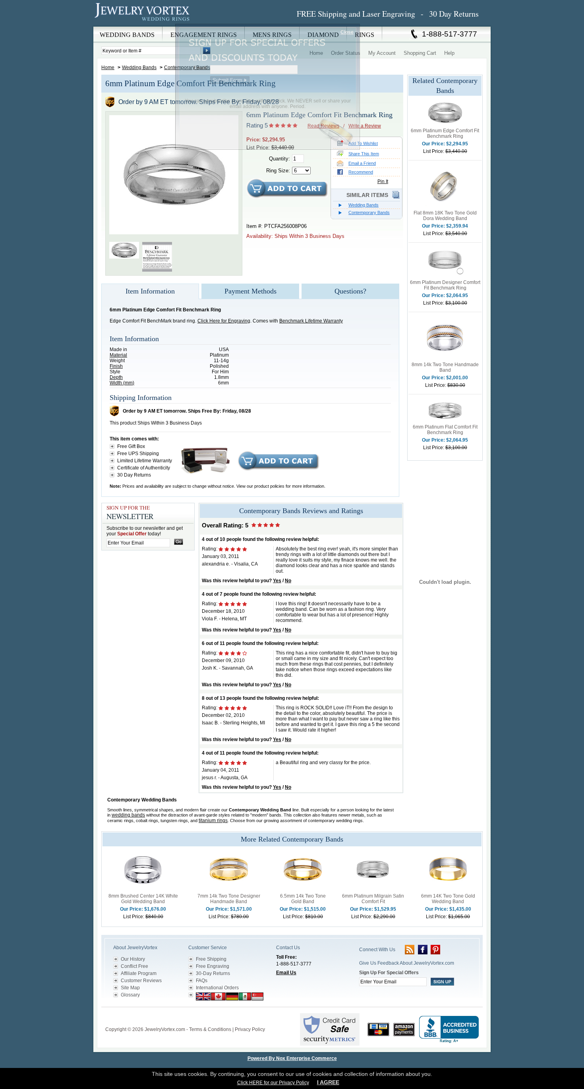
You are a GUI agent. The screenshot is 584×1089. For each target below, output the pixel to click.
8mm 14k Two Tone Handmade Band (445, 367)
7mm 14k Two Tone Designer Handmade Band (228, 898)
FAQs (201, 980)
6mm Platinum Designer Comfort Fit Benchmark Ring (445, 285)
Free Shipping (211, 959)
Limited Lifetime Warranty (144, 460)
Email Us (286, 972)
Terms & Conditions (210, 1029)
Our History (133, 959)
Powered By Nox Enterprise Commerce (292, 1058)
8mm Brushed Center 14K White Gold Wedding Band (143, 898)
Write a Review (364, 126)
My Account (382, 53)
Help (449, 53)
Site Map (130, 987)
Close (347, 32)
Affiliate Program (139, 973)
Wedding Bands (139, 67)
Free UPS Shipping (138, 453)
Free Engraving (212, 966)
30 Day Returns (134, 475)
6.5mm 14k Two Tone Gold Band (303, 898)
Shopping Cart (420, 53)
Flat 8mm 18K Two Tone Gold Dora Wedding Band (445, 215)
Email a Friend (362, 163)
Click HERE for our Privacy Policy (273, 1082)
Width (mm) (122, 383)
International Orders (217, 987)
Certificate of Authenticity (143, 467)
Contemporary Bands (369, 212)
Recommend (360, 172)
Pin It (382, 181)
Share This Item (363, 153)
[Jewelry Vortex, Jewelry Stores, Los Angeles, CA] (449, 1029)
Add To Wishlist (363, 143)
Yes (277, 580)
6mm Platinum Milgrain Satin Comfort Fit (373, 898)
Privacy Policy (250, 1029)
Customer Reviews (141, 980)
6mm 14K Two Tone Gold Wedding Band (448, 898)
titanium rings (213, 820)
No (288, 580)
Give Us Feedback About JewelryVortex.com (406, 963)
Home (107, 67)
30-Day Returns (213, 973)
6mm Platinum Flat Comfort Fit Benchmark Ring (445, 429)
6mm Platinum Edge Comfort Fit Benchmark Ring (445, 133)
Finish (116, 366)
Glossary (130, 994)
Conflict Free (134, 966)
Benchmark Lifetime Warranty (311, 321)
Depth (116, 377)
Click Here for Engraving (223, 321)
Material (118, 355)
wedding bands (128, 815)
